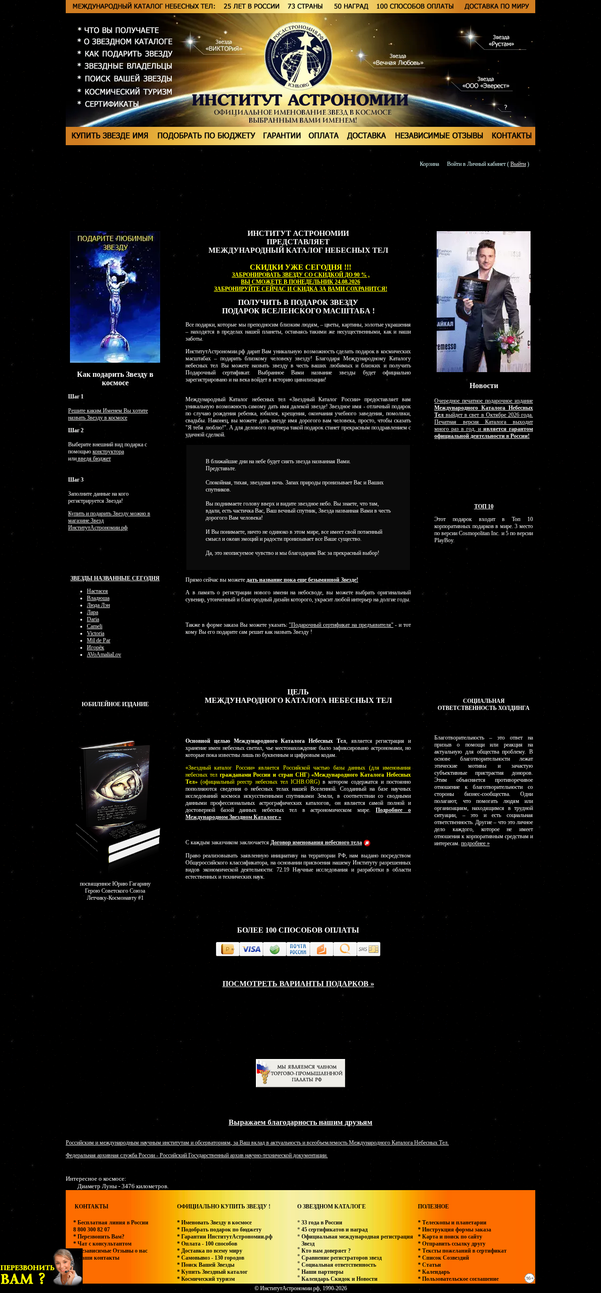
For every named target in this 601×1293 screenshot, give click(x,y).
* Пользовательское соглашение (458, 1279)
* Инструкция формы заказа (454, 1229)
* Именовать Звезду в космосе (214, 1222)
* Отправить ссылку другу (451, 1243)
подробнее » (475, 843)
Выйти (518, 164)
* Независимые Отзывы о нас (110, 1250)
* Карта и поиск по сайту (450, 1236)
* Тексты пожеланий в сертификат (462, 1250)
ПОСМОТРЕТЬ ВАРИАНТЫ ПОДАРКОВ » (298, 984)
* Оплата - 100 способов (207, 1243)
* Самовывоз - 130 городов (210, 1257)
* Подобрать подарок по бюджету (219, 1229)
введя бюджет (94, 458)
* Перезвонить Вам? (98, 1236)
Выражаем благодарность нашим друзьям (300, 1122)
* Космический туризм (206, 1279)
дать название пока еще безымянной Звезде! (302, 579)
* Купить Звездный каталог (212, 1272)
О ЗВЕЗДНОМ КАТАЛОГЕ (331, 1206)
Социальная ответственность (338, 1265)
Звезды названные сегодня (115, 578)
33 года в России (321, 1222)
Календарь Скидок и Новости (339, 1279)
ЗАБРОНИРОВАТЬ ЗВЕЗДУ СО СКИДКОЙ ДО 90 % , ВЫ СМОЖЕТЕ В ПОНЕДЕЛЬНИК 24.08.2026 (301, 278)
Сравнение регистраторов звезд (341, 1257)
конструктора (108, 451)
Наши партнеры (322, 1272)
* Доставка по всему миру (209, 1250)
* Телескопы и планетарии (452, 1222)
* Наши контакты (96, 1257)
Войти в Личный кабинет (476, 164)
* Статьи (429, 1265)
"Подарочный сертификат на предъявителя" (341, 625)
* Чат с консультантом (102, 1243)
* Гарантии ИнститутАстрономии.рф (224, 1236)
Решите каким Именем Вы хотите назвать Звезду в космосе (108, 414)
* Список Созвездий (443, 1257)
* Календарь (434, 1272)
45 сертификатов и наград (334, 1229)
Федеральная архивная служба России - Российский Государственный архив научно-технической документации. (197, 1155)
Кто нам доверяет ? (326, 1250)
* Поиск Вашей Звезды (205, 1265)
